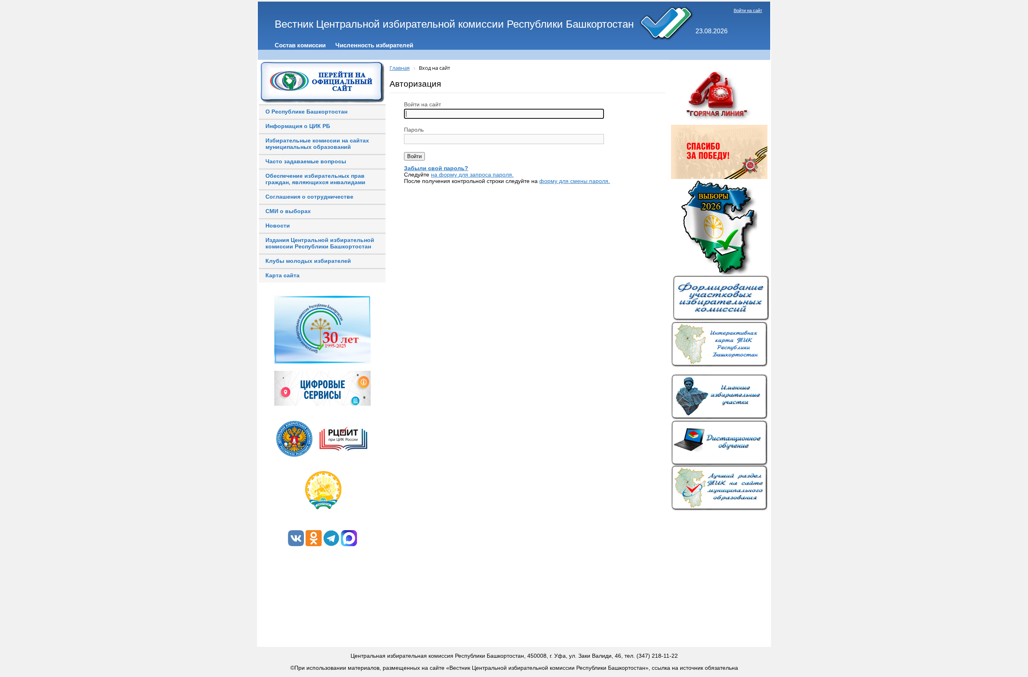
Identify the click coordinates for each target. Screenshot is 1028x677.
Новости (277, 225)
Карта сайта (282, 275)
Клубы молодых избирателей (308, 261)
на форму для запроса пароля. (472, 174)
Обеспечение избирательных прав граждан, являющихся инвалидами (315, 179)
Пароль (414, 129)
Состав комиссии (300, 45)
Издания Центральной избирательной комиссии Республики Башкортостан (319, 243)
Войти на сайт (748, 10)
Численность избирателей (374, 45)
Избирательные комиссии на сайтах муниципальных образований (317, 143)
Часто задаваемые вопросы (305, 161)
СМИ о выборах (288, 211)
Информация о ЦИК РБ (297, 126)
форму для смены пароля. (574, 181)
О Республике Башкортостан (306, 111)
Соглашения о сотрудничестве (309, 196)
